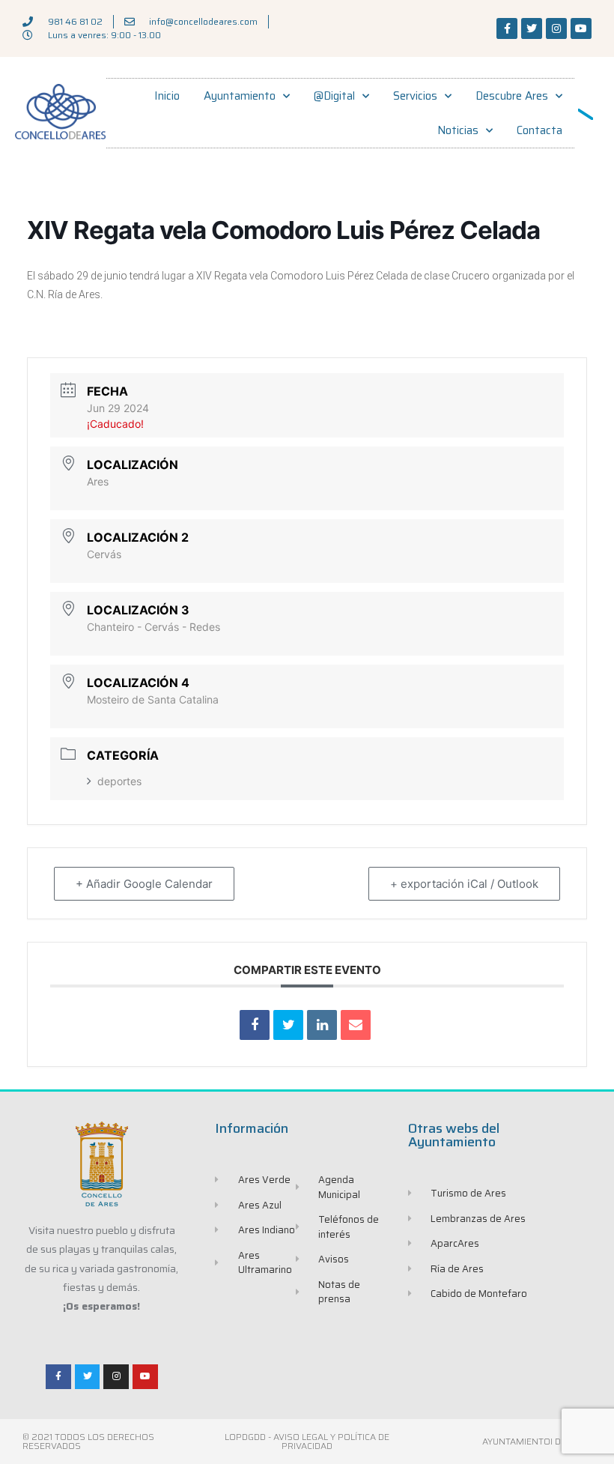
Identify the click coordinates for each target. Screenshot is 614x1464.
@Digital (334, 96)
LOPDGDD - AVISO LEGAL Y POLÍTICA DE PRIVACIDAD (307, 1441)
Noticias (457, 130)
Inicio (167, 96)
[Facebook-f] (506, 28)
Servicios (415, 96)
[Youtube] (581, 28)
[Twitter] (531, 28)
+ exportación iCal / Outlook (464, 884)
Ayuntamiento (240, 96)
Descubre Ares (511, 96)
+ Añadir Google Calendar (144, 884)
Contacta (539, 130)
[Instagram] (556, 28)
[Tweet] (288, 1025)
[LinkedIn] (322, 1025)
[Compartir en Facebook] (255, 1025)
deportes (119, 781)
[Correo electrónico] (356, 1025)
